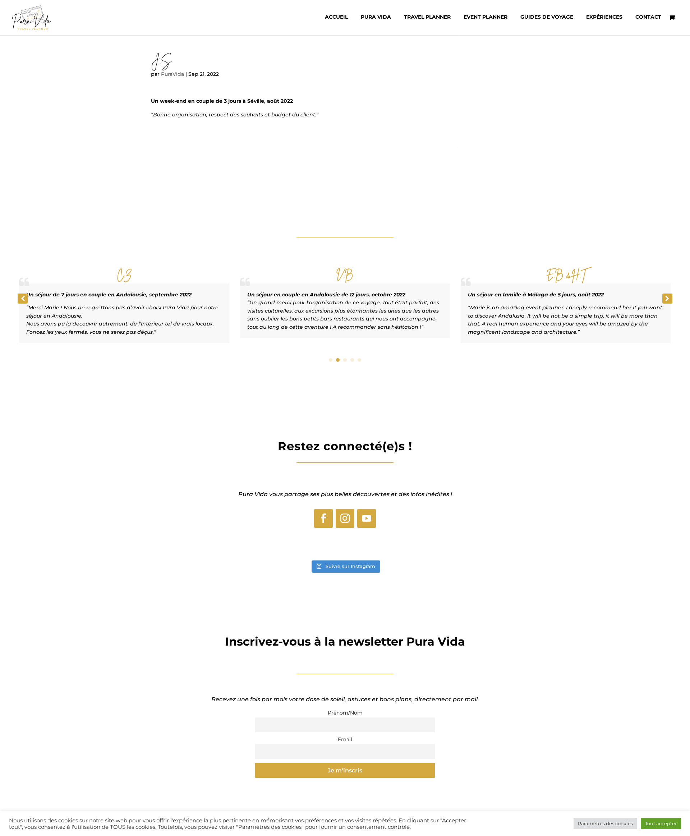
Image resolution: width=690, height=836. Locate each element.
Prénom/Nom (345, 713)
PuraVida (172, 74)
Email (345, 739)
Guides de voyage (546, 17)
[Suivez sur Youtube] (366, 518)
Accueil (336, 17)
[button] (667, 298)
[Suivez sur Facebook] (323, 518)
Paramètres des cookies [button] (605, 823)
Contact (648, 17)
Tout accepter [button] (661, 823)
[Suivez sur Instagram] (345, 518)
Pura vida (376, 17)
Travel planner (427, 17)
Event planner (485, 17)
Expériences (604, 17)
